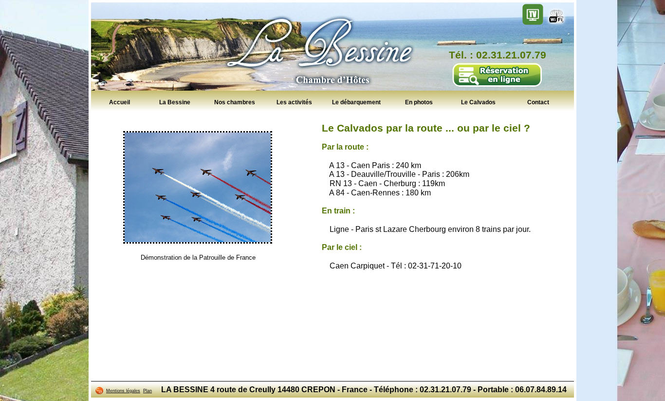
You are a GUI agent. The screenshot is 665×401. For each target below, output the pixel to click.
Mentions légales (123, 390)
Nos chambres (234, 101)
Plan (147, 390)
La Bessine (174, 101)
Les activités (294, 101)
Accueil (119, 101)
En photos (419, 101)
